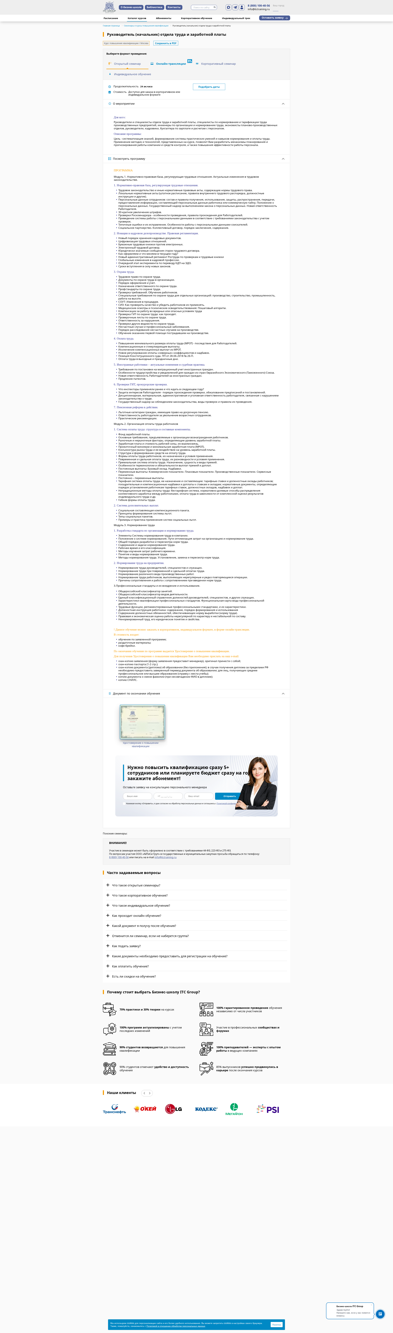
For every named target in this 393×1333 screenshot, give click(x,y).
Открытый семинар (127, 64)
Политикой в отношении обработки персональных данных (175, 1325)
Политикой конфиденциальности (232, 803)
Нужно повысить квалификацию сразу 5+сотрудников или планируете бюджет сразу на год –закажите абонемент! (191, 773)
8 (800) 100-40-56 (259, 5)
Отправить (230, 796)
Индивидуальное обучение (132, 74)
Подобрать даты (209, 87)
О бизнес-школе (131, 7)
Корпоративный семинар (218, 64)
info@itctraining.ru (166, 857)
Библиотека (154, 7)
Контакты (174, 7)
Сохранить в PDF (166, 43)
